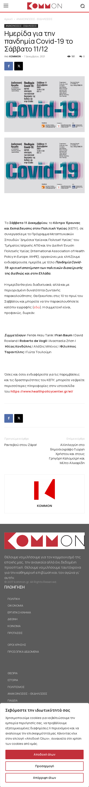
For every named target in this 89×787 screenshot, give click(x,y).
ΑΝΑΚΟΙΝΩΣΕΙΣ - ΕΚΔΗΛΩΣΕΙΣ (34, 19)
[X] (18, 66)
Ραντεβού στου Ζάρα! (20, 444)
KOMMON (15, 56)
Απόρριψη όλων (44, 778)
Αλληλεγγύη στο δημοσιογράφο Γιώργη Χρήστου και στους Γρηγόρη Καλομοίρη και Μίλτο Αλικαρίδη (67, 453)
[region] (44, 745)
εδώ (37, 307)
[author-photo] (44, 500)
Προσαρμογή (44, 766)
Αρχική (8, 19)
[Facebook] (8, 66)
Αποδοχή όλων (44, 754)
